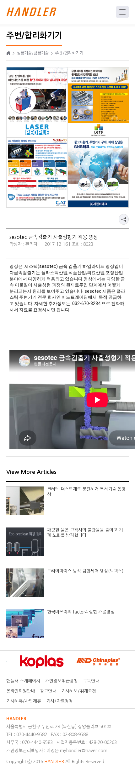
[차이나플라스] (95, 662)
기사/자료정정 (59, 701)
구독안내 (91, 681)
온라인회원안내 (20, 691)
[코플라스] (38, 662)
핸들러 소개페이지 (23, 681)
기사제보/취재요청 (78, 691)
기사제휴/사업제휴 (23, 701)
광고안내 (48, 691)
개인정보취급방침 (61, 681)
